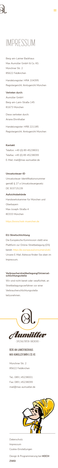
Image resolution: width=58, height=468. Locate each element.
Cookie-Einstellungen (20, 449)
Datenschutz (16, 439)
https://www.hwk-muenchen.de (22, 221)
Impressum (15, 444)
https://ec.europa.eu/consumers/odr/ (31, 249)
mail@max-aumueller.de (22, 387)
